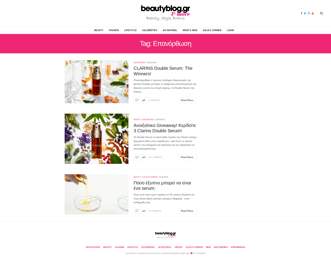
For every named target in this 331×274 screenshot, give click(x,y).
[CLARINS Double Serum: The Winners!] (96, 81)
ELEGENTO (201, 253)
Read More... (188, 100)
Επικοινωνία (238, 247)
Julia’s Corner (212, 30)
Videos (178, 247)
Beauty (98, 30)
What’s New (190, 30)
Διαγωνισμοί (140, 62)
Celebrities (149, 30)
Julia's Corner (150, 177)
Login (230, 30)
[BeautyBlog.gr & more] (165, 13)
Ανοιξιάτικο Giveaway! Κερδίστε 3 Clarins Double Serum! (165, 128)
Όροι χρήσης (93, 247)
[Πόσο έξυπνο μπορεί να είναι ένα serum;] (96, 194)
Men (208, 247)
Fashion (114, 30)
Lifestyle (130, 30)
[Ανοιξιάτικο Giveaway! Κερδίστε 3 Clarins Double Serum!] (96, 139)
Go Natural (170, 30)
